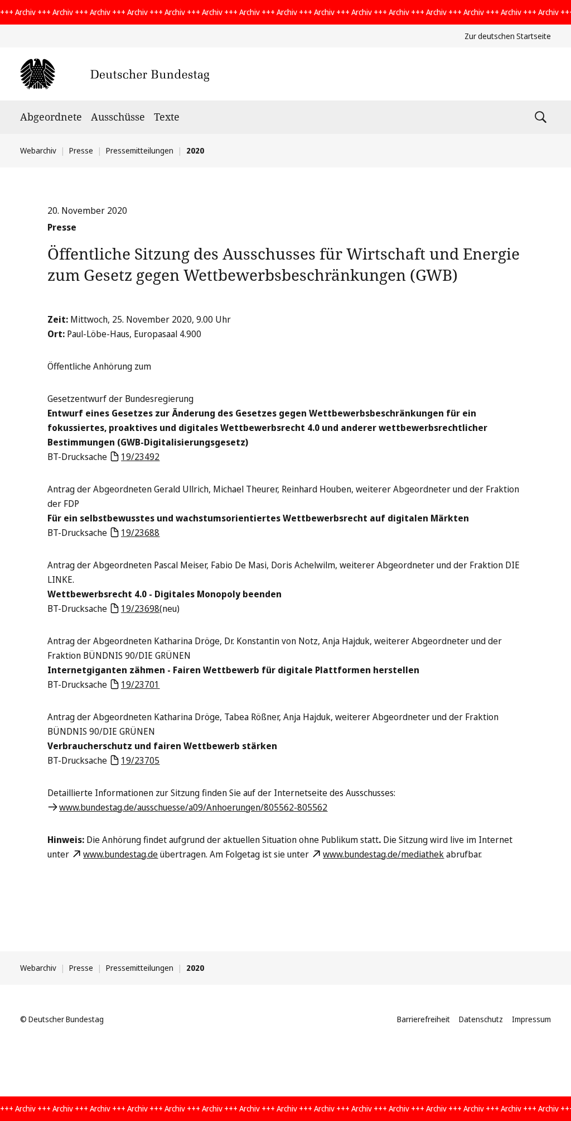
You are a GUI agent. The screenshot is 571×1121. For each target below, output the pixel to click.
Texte (167, 116)
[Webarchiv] (114, 74)
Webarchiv (38, 150)
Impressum (531, 1019)
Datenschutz (481, 1019)
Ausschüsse (118, 116)
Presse (81, 150)
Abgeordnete (51, 116)
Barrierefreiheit (423, 1019)
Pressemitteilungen (139, 150)
